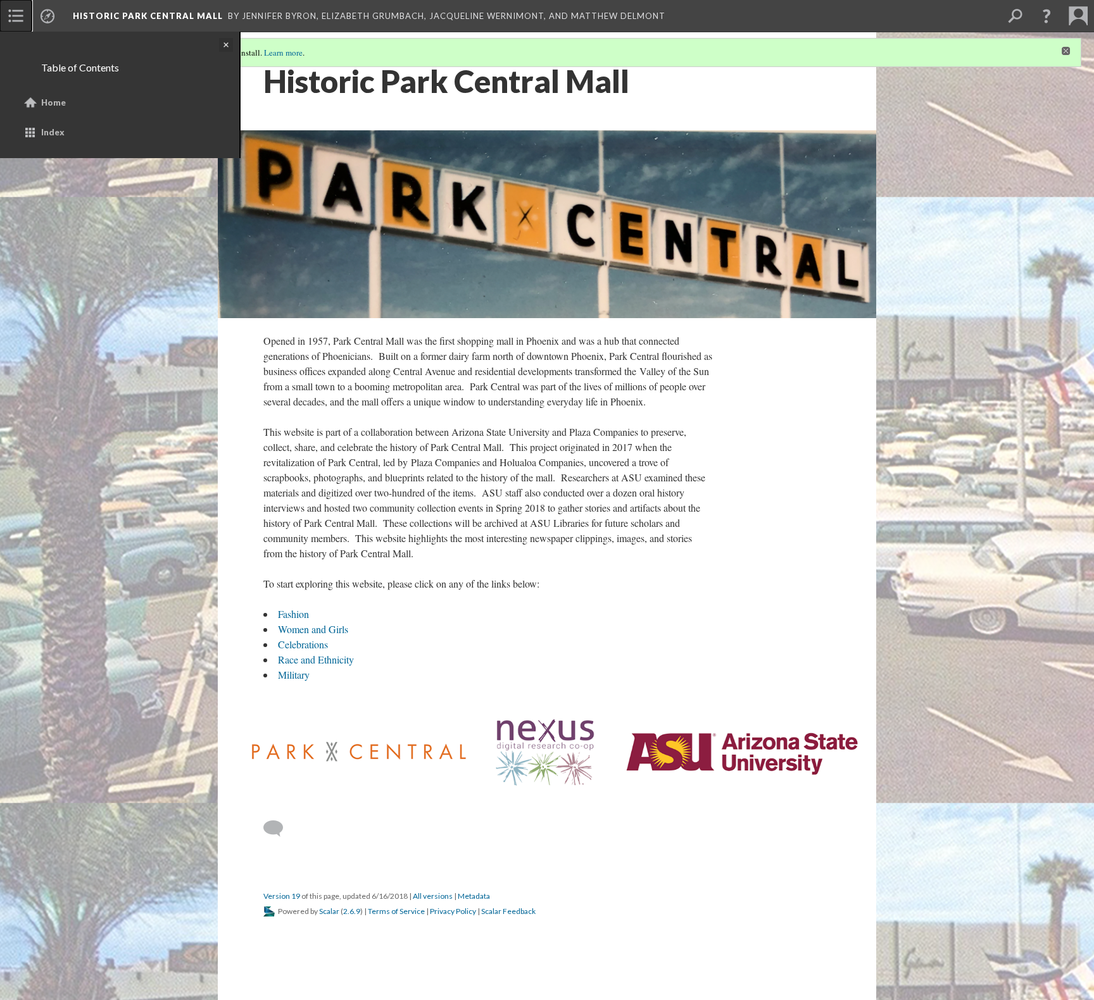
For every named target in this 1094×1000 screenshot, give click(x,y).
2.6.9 (351, 911)
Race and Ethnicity (316, 659)
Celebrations (303, 644)
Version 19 (281, 896)
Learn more (283, 52)
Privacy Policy (453, 911)
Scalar (329, 911)
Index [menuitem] (53, 132)
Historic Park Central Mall (148, 16)
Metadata (474, 896)
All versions (433, 896)
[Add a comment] (278, 828)
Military (294, 674)
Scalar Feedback (508, 911)
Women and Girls (313, 629)
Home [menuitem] (53, 102)
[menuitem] (16, 16)
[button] (1046, 16)
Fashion (293, 613)
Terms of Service (396, 911)
